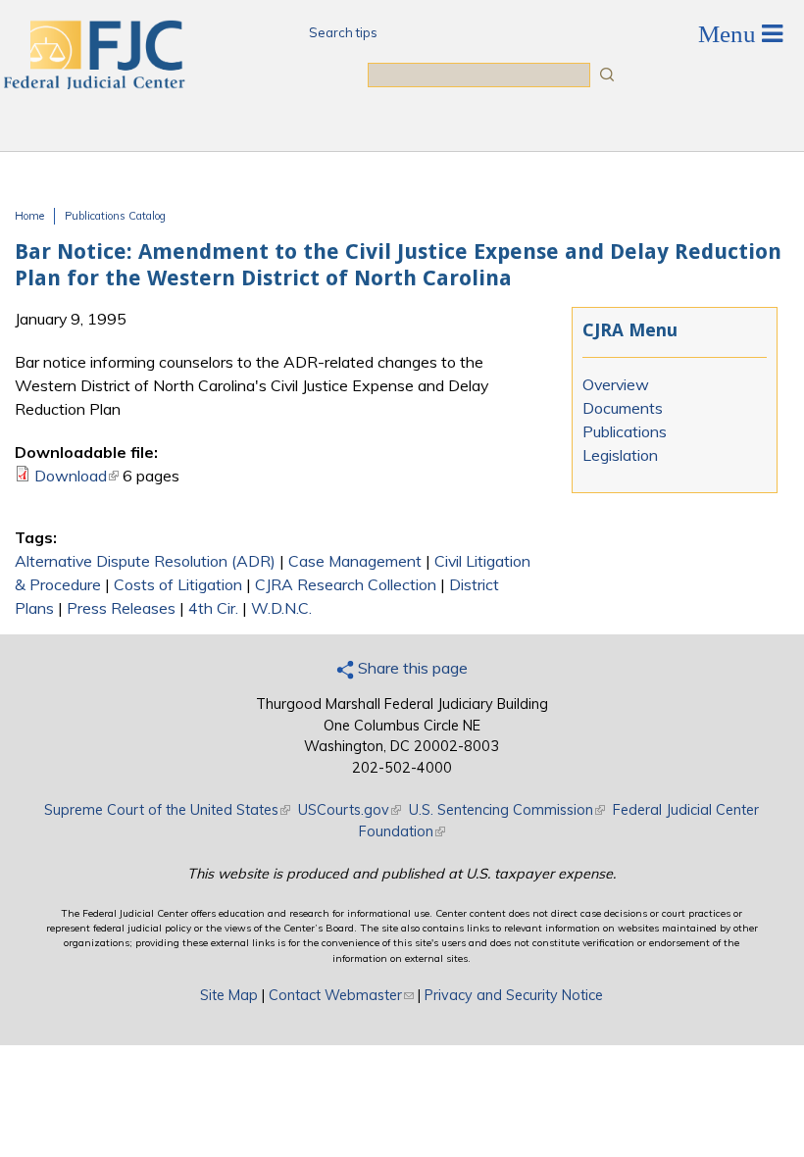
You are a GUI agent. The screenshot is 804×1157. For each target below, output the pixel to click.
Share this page (411, 668)
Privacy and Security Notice (514, 995)
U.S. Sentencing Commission (507, 810)
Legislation (620, 455)
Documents (622, 408)
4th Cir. (213, 608)
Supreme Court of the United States (167, 810)
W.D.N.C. (281, 608)
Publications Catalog (115, 216)
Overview (615, 384)
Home (29, 216)
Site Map (229, 995)
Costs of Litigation (178, 584)
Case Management (355, 561)
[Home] (93, 83)
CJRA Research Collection (345, 584)
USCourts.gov (349, 810)
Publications (624, 431)
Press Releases (121, 608)
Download (76, 475)
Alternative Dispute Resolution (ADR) (145, 561)
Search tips (343, 32)
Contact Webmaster (341, 995)
